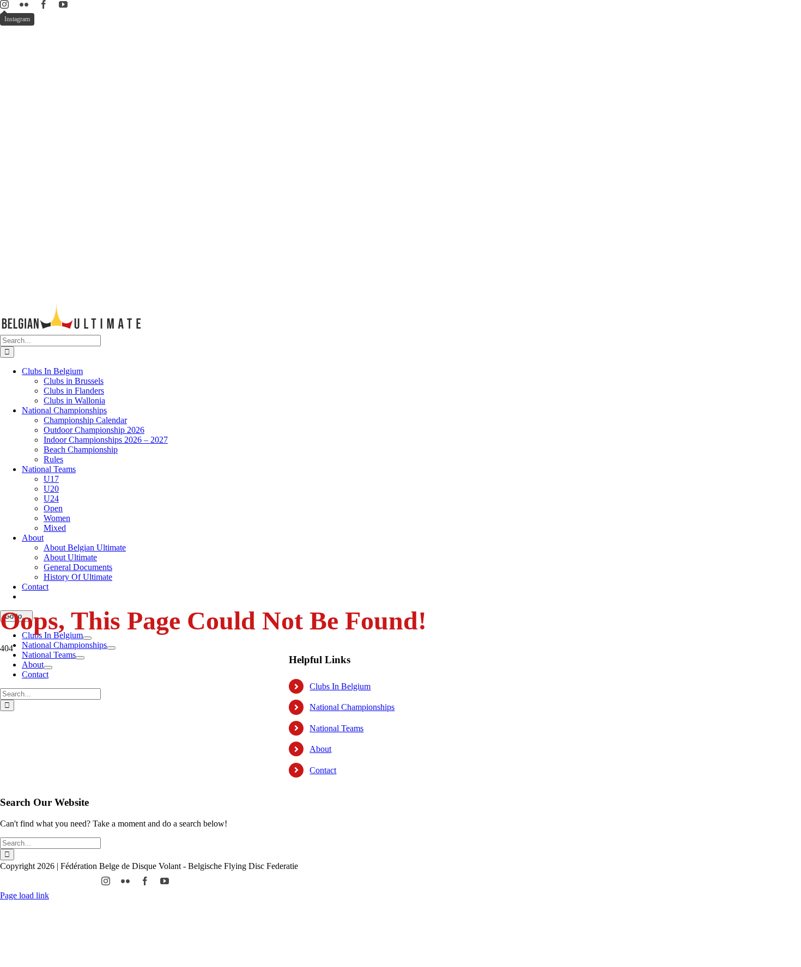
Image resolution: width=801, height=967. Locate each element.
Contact (323, 770)
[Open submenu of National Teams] (80, 657)
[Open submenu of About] (48, 667)
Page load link (24, 895)
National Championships (352, 707)
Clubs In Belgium (340, 686)
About (320, 749)
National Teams (336, 728)
